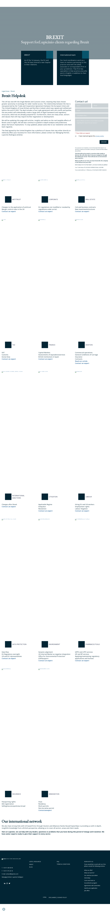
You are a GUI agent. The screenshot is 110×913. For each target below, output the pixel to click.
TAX (13, 345)
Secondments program (90, 883)
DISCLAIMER (52, 897)
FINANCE (52, 345)
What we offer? (88, 870)
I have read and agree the (91, 136)
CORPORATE (53, 199)
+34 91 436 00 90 (8, 868)
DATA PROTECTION (19, 644)
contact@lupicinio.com (12, 874)
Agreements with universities (92, 885)
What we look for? (89, 873)
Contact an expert (9, 211)
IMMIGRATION (54, 794)
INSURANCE (16, 794)
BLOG (31, 867)
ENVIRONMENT (54, 644)
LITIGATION (53, 497)
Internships (87, 878)
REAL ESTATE (90, 199)
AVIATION (89, 345)
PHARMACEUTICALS (93, 644)
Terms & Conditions (63, 864)
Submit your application (90, 888)
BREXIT (31, 864)
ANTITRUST (16, 199)
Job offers (87, 890)
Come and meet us (89, 880)
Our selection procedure (91, 875)
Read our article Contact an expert (82, 362)
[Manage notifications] (3, 909)
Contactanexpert (45, 810)
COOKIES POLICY (62, 897)
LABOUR (89, 497)
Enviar (104, 142)
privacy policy (99, 136)
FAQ (58, 861)
